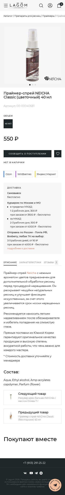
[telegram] (36, 473)
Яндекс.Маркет (46, 174)
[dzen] (41, 473)
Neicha (31, 273)
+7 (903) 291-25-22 (34, 463)
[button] (30, 84)
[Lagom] (18, 5)
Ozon (9, 174)
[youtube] (31, 473)
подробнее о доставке (20, 248)
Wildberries (24, 174)
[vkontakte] (25, 473)
